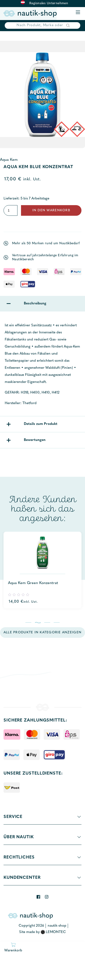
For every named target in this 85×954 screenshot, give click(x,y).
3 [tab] (47, 622)
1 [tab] (28, 622)
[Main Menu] (77, 13)
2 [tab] (38, 622)
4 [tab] (57, 622)
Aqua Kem (9, 160)
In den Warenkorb (51, 210)
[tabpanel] (42, 570)
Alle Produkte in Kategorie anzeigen (42, 632)
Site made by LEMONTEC (42, 932)
